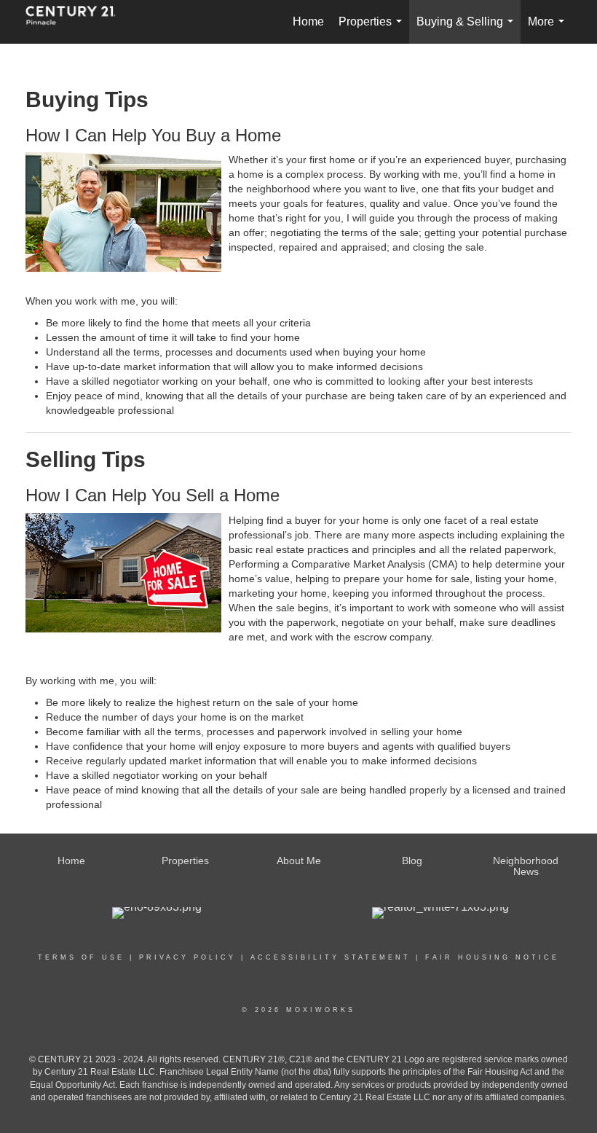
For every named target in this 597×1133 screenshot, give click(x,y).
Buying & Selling (467, 29)
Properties (373, 29)
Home (308, 21)
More (549, 29)
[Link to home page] (77, 22)
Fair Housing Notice (492, 957)
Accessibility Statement (330, 957)
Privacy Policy (187, 957)
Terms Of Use (81, 957)
